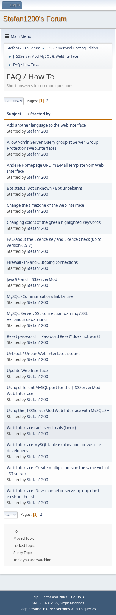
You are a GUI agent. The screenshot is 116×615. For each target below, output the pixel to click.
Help (34, 597)
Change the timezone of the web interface (45, 205)
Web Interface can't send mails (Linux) (41, 427)
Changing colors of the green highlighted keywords (54, 222)
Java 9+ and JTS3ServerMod (32, 279)
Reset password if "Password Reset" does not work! (53, 336)
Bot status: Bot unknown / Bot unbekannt (44, 188)
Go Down (13, 101)
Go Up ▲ (78, 597)
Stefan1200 (37, 131)
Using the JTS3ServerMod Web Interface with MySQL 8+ (58, 410)
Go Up (10, 514)
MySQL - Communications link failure (40, 296)
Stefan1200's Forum (35, 19)
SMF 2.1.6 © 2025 (45, 603)
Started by (40, 114)
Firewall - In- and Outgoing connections (42, 262)
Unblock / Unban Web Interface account (43, 353)
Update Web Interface (27, 370)
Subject (14, 114)
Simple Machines (72, 603)
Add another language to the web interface (46, 125)
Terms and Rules (54, 597)
